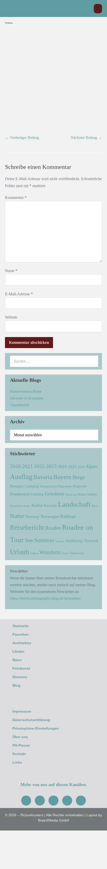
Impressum (21, 711)
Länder (18, 651)
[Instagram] (40, 801)
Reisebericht (27, 527)
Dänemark (65, 486)
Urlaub (19, 552)
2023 (51, 466)
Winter (65, 553)
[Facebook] (26, 801)
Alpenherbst (19, 405)
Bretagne (17, 486)
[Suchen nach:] (54, 361)
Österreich (77, 553)
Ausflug (21, 476)
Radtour (68, 516)
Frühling (37, 494)
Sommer (44, 540)
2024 (62, 466)
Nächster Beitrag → (86, 137)
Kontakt (19, 754)
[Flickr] (67, 801)
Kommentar (16, 197)
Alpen (91, 466)
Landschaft (74, 504)
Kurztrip (50, 505)
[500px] (81, 801)
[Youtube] (53, 801)
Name (11, 271)
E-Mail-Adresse (19, 294)
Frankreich (19, 493)
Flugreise (80, 486)
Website (11, 317)
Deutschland (48, 486)
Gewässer (54, 493)
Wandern (49, 552)
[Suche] (92, 361)
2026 (81, 467)
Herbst (81, 494)
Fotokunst (21, 668)
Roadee (53, 528)
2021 (27, 466)
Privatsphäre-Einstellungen (35, 728)
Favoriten (20, 634)
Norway (32, 516)
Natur (17, 515)
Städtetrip (74, 540)
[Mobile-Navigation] (98, 8)
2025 (72, 466)
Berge (78, 477)
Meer (95, 505)
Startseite (20, 626)
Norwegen (50, 516)
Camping (32, 486)
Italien (92, 494)
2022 (39, 466)
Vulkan (34, 553)
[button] (87, 8)
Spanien (60, 541)
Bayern (62, 476)
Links (17, 762)
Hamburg (70, 494)
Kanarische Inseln (20, 505)
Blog (16, 685)
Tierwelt (91, 540)
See (29, 540)
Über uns (20, 737)
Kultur (37, 505)
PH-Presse (21, 745)
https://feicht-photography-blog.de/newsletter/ (45, 598)
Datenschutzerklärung (31, 720)
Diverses (19, 677)
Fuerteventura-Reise (26, 391)
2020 (15, 466)
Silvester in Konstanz (26, 398)
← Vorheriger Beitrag (22, 137)
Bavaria (42, 476)
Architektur (21, 643)
